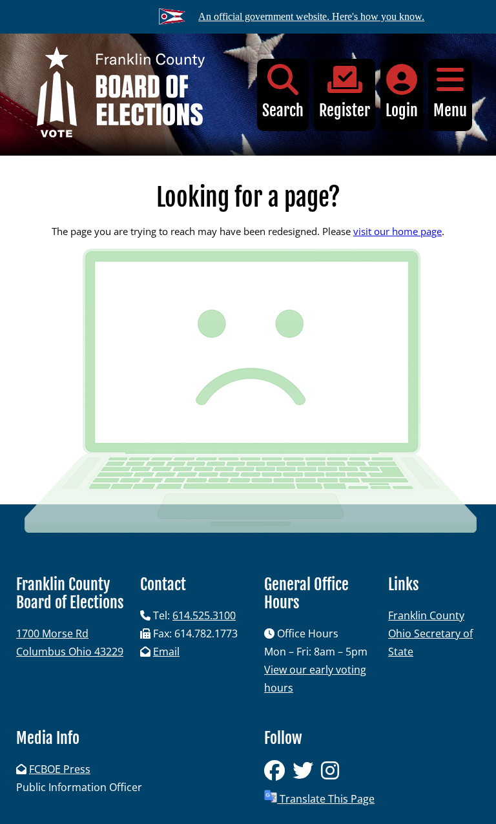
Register (344, 110)
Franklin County (426, 615)
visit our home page (397, 231)
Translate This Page (326, 799)
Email (166, 651)
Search (283, 110)
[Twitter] (307, 774)
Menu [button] (450, 110)
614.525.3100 (204, 615)
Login (402, 110)
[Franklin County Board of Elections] (121, 94)
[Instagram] (332, 774)
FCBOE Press (59, 769)
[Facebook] (278, 774)
